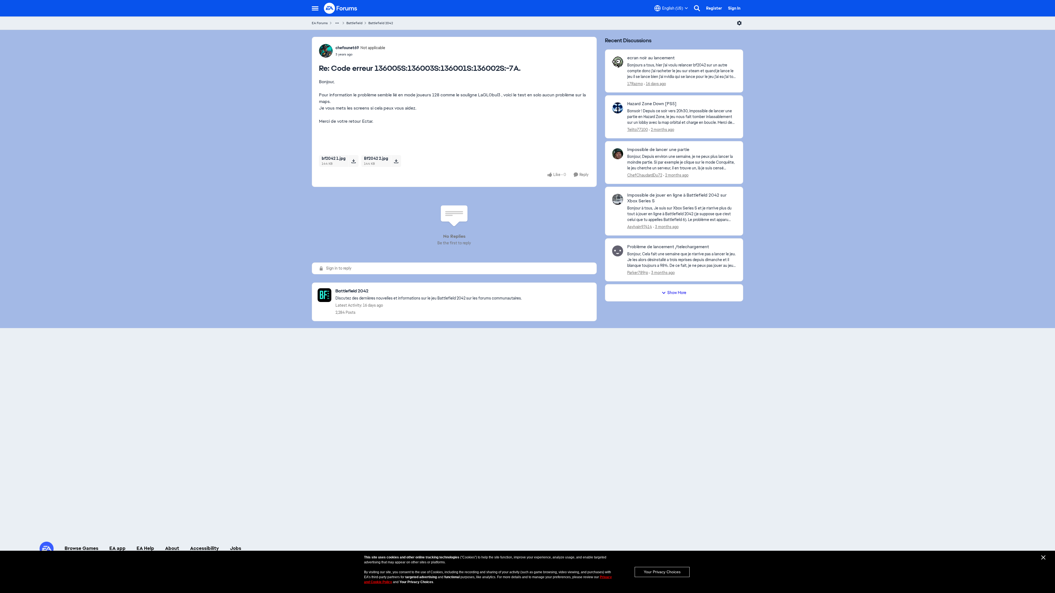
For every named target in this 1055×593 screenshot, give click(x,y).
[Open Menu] (739, 23)
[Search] (697, 8)
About (172, 548)
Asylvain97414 (639, 226)
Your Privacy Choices (662, 572)
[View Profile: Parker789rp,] (617, 250)
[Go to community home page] (340, 8)
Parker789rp (637, 272)
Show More (676, 292)
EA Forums (320, 23)
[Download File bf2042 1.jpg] (353, 161)
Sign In (734, 8)
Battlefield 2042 (380, 23)
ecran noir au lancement (651, 58)
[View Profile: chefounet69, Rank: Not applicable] (326, 51)
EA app (117, 548)
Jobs (235, 548)
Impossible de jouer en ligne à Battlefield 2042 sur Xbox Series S (677, 198)
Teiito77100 (637, 129)
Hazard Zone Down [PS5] (651, 104)
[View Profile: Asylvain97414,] (617, 199)
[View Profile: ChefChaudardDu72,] (617, 153)
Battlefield (354, 23)
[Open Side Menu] (315, 8)
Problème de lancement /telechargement (668, 247)
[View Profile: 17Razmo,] (617, 62)
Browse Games (81, 548)
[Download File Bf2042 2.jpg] (396, 161)
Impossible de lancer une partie (658, 149)
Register (714, 8)
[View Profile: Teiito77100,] (617, 107)
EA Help (145, 548)
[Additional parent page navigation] (337, 23)
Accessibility (204, 548)
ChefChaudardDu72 (644, 175)
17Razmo (635, 83)
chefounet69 (347, 47)
